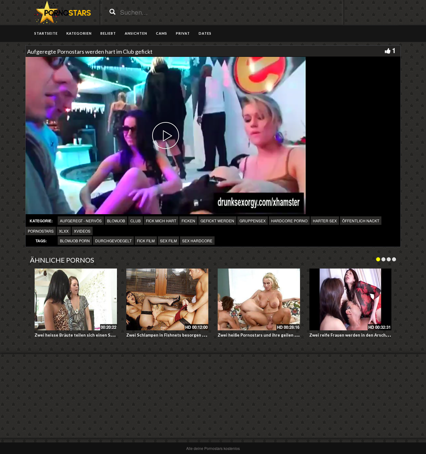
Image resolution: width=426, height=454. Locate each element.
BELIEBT (108, 33)
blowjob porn (75, 240)
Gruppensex (253, 220)
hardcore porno (289, 220)
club (135, 220)
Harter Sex (325, 220)
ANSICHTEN (136, 33)
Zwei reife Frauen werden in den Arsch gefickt (354, 335)
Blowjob (116, 220)
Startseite (46, 33)
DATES (205, 33)
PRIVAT (183, 33)
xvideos (82, 231)
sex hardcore (197, 240)
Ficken (188, 220)
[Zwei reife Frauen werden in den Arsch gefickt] (350, 299)
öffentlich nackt (360, 220)
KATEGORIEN (79, 33)
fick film (146, 240)
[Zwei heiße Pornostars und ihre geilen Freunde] (259, 299)
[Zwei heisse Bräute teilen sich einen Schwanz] (76, 299)
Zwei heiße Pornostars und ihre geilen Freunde (264, 335)
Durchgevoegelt (113, 240)
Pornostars (41, 231)
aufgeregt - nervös (81, 220)
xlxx (64, 231)
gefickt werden (217, 220)
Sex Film (168, 240)
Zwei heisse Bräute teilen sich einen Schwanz (80, 335)
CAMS (161, 33)
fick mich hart (161, 220)
